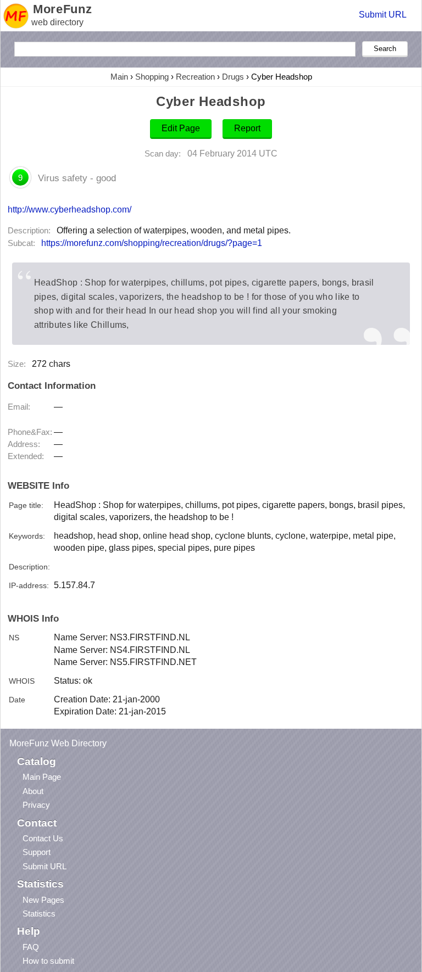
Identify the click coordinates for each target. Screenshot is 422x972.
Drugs (233, 76)
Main (119, 76)
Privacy (36, 804)
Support (37, 852)
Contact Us (43, 838)
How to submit (48, 960)
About (33, 791)
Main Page (42, 776)
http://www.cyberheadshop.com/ (69, 209)
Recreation (195, 76)
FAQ (31, 947)
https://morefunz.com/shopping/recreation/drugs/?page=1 (151, 243)
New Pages (43, 899)
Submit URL (383, 14)
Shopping (152, 76)
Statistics (39, 913)
